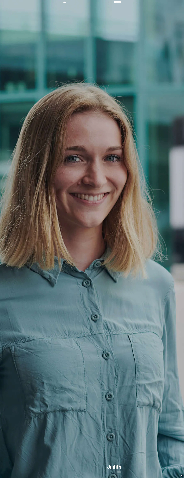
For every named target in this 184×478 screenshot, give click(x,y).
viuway (104, 2)
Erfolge (108, 2)
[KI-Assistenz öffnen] (182, 476)
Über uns (111, 2)
